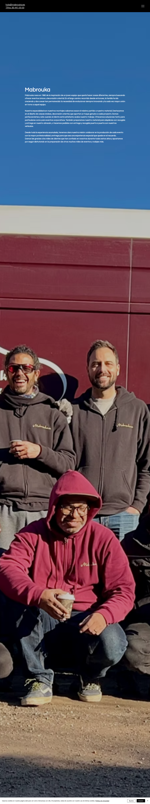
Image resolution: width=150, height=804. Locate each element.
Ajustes (131, 801)
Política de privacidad (102, 801)
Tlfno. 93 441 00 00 (15, 7)
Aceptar (140, 801)
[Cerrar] (147, 800)
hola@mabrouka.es (15, 4)
